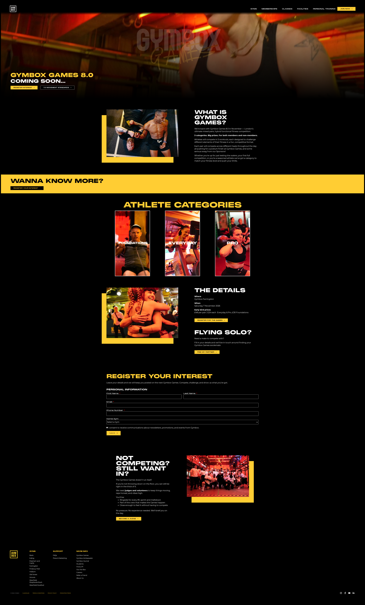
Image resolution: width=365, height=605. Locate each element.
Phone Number (115, 410)
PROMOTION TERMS (65, 593)
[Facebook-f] (345, 593)
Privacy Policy (52, 593)
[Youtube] (349, 593)
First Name (112, 393)
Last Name (189, 393)
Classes (287, 9)
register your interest (159, 376)
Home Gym (112, 419)
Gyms (253, 9)
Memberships (269, 9)
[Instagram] (341, 593)
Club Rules (26, 593)
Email (109, 402)
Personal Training (324, 9)
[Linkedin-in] (353, 593)
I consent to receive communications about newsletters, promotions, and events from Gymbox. (153, 427)
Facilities (302, 9)
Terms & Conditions (38, 593)
